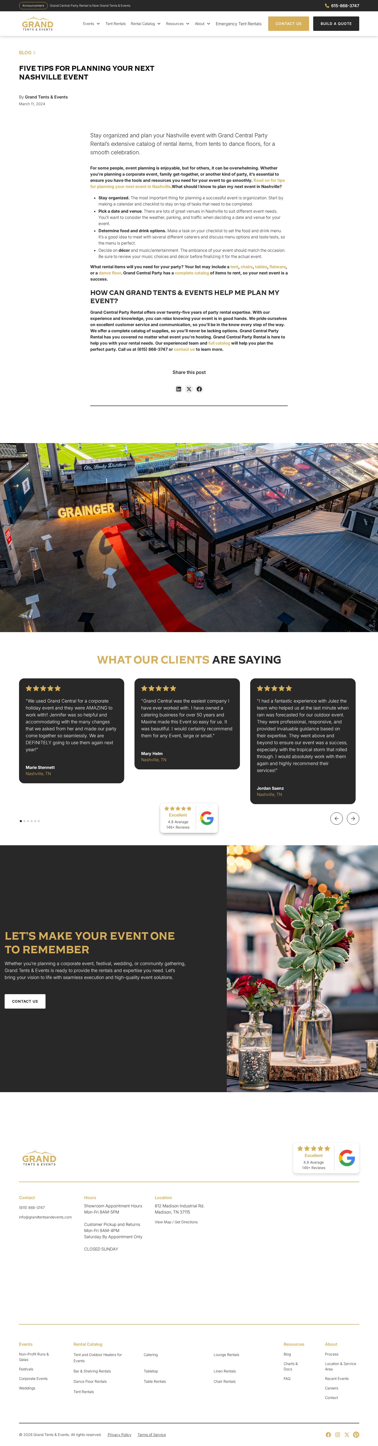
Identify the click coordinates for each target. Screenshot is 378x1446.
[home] (38, 23)
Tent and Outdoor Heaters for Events (98, 1357)
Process (331, 1354)
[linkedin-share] (179, 389)
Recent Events (337, 1378)
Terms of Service (152, 1434)
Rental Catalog (143, 23)
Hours (90, 1197)
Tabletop (151, 1371)
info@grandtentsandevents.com (45, 1217)
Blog (287, 1354)
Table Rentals (155, 1381)
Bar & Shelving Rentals (92, 1371)
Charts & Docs (291, 1366)
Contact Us (289, 23)
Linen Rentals (225, 1371)
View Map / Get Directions (176, 1222)
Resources (175, 23)
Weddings (27, 1388)
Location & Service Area (340, 1366)
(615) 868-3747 (32, 1207)
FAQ (287, 1378)
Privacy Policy (119, 1434)
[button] (91, 23)
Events (88, 23)
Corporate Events (33, 1378)
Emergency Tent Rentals (239, 23)
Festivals (26, 1369)
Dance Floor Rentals (90, 1381)
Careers (331, 1388)
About (199, 23)
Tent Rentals (115, 23)
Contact (27, 1197)
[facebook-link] (199, 389)
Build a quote (336, 23)
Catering (151, 1354)
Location (163, 1197)
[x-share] (189, 389)
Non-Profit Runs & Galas (34, 1357)
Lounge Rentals (226, 1354)
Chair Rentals (225, 1381)
